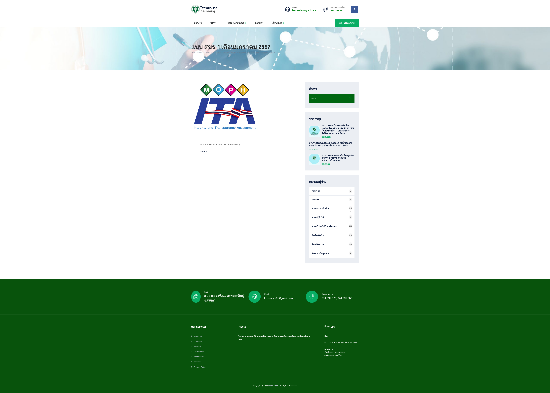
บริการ (213, 23)
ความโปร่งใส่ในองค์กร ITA (324, 226)
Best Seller (199, 356)
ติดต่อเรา (259, 23)
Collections (199, 351)
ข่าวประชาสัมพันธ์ (235, 23)
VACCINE (315, 199)
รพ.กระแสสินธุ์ (273, 385)
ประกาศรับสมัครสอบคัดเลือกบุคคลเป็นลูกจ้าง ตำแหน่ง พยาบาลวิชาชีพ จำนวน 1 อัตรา (330, 144)
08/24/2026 (313, 149)
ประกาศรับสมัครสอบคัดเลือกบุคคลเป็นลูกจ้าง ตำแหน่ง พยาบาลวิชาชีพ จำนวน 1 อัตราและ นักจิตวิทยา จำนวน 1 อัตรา (338, 129)
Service (197, 346)
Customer (198, 341)
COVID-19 (316, 191)
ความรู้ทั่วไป (318, 217)
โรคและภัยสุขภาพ (321, 253)
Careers (197, 361)
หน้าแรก (198, 23)
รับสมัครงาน (318, 244)
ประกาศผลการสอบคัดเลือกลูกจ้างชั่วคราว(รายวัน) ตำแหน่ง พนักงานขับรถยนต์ (338, 158)
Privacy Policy (200, 367)
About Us (198, 336)
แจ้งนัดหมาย (348, 23)
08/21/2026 (326, 164)
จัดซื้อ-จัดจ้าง (318, 235)
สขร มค (203, 151)
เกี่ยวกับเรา (277, 23)
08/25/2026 (326, 137)
